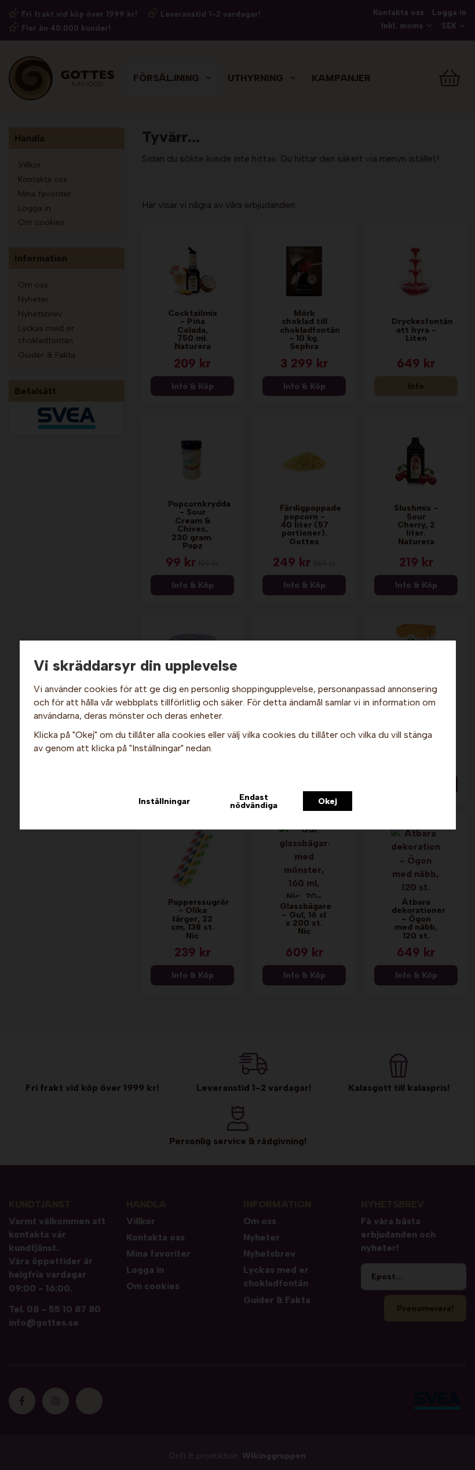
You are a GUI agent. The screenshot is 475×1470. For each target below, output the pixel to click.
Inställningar (164, 801)
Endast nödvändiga (253, 801)
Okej (327, 801)
